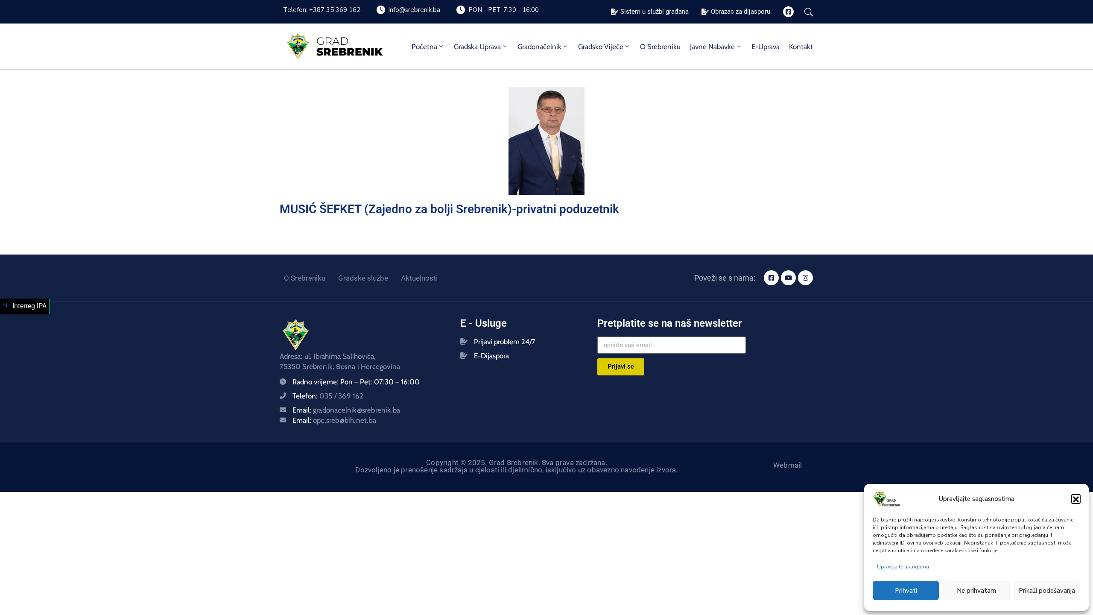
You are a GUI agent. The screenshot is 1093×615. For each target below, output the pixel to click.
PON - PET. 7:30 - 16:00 (503, 10)
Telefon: (328, 396)
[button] (1076, 499)
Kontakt (801, 46)
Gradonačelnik (539, 46)
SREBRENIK (349, 51)
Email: (346, 410)
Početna (424, 46)
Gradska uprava (477, 46)
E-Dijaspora (491, 355)
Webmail (787, 465)
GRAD (332, 41)
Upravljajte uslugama (903, 566)
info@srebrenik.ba (414, 10)
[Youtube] (788, 277)
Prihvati (906, 590)
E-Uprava (765, 46)
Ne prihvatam (976, 590)
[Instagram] (805, 277)
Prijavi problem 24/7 (504, 341)
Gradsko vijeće (600, 46)
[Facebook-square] (788, 11)
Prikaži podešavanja (1047, 590)
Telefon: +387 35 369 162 (321, 10)
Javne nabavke (712, 46)
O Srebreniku (660, 46)
